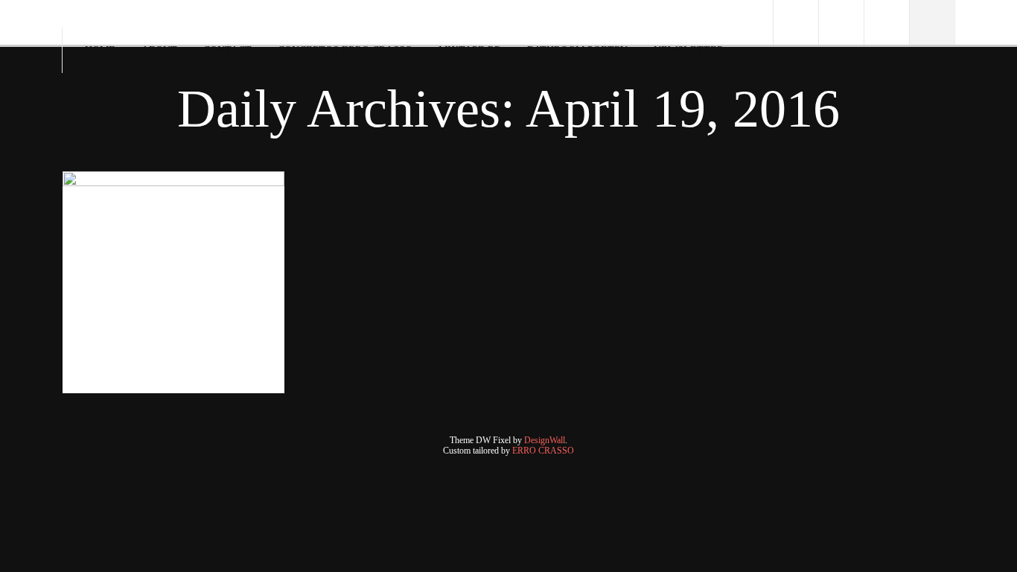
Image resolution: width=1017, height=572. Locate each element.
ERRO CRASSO (543, 450)
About (159, 50)
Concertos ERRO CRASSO (345, 50)
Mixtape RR (470, 50)
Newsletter (689, 50)
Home (100, 50)
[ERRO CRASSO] (75, 18)
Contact (227, 50)
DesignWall (544, 440)
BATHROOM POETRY (577, 50)
